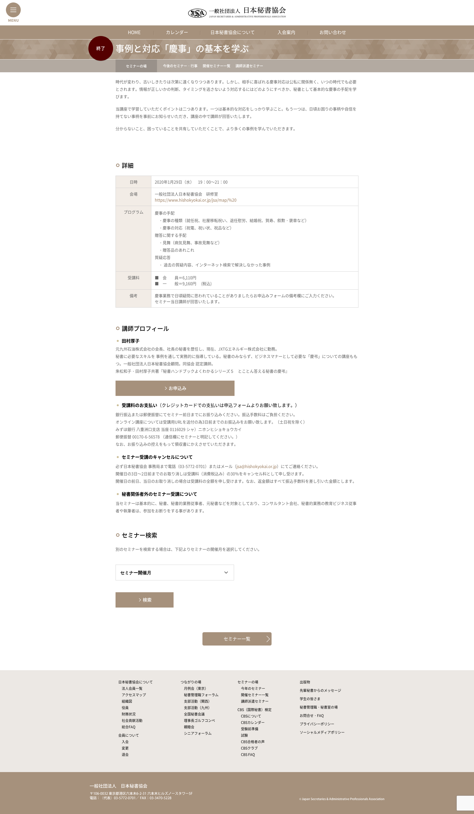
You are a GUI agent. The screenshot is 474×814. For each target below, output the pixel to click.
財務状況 (129, 713)
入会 (125, 741)
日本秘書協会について (232, 32)
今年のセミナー (253, 688)
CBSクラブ (249, 747)
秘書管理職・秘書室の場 (319, 706)
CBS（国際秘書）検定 (254, 709)
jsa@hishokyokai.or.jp (257, 466)
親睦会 (189, 726)
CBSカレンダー (253, 722)
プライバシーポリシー (317, 723)
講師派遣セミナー (249, 65)
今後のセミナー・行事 (180, 65)
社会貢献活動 (132, 720)
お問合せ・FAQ (312, 715)
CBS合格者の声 (253, 741)
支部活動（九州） (198, 707)
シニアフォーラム (198, 733)
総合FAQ (128, 726)
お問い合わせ (332, 32)
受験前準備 (249, 728)
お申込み (177, 388)
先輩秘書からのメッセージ (320, 690)
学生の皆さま (310, 698)
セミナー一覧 (237, 638)
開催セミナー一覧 (216, 65)
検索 (147, 599)
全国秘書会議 (194, 713)
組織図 (127, 701)
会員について (128, 735)
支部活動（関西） (198, 701)
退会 (125, 754)
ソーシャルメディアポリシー (322, 732)
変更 (125, 747)
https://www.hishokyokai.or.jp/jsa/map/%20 (196, 200)
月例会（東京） (196, 688)
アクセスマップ (134, 694)
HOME (134, 32)
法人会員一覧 (132, 688)
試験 (244, 735)
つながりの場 (190, 681)
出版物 (305, 681)
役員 (125, 707)
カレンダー (177, 32)
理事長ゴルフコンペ (199, 720)
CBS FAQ (248, 754)
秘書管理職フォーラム (201, 694)
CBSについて (251, 715)
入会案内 (286, 32)
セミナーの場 (136, 65)
